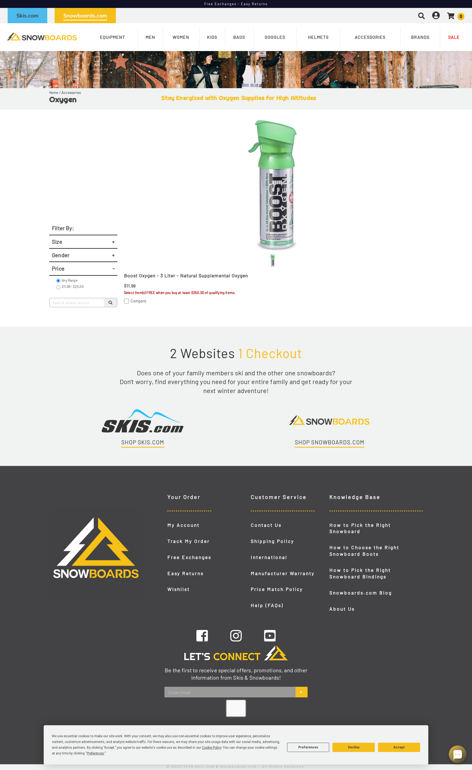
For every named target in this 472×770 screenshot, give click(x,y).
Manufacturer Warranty (283, 573)
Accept (399, 747)
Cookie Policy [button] (211, 748)
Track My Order (188, 541)
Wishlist (178, 589)
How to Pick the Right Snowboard (360, 528)
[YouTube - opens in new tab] (270, 635)
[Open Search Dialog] (421, 15)
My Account (183, 525)
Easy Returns (185, 573)
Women (181, 37)
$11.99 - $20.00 (72, 287)
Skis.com (27, 15)
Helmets (318, 37)
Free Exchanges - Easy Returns (236, 4)
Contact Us (266, 525)
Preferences (308, 747)
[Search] (110, 302)
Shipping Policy (272, 541)
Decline (353, 747)
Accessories (370, 37)
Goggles (275, 37)
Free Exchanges (189, 557)
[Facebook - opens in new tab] (202, 635)
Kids (212, 37)
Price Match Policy (277, 589)
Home (53, 92)
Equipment (112, 37)
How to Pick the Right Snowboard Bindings (360, 573)
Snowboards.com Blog (360, 593)
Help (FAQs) (267, 605)
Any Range (69, 280)
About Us (342, 609)
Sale (454, 37)
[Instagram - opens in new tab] (236, 635)
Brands (420, 37)
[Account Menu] (436, 15)
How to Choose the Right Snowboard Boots (364, 550)
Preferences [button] (95, 753)
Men (150, 37)
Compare (138, 301)
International (269, 557)
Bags (239, 37)
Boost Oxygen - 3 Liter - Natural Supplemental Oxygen (186, 275)
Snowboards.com (85, 15)
